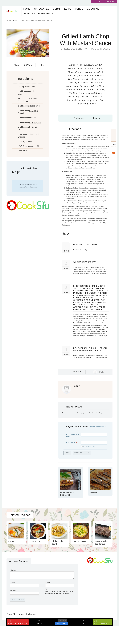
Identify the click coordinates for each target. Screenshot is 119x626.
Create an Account (81, 453)
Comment (78, 372)
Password (71, 443)
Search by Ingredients (38, 13)
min (64, 621)
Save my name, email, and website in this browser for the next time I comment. (59, 592)
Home (26, 8)
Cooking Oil (34, 146)
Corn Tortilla (23, 151)
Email (47, 583)
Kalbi (33, 87)
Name (12, 583)
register (33, 184)
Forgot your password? (98, 426)
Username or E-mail (72, 435)
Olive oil (32, 118)
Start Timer (61, 624)
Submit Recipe (62, 8)
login (27, 184)
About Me (93, 8)
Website (13, 591)
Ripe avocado (35, 122)
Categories (41, 8)
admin (101, 372)
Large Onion (35, 106)
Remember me (89, 446)
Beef (15, 20)
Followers (31, 614)
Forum (79, 8)
